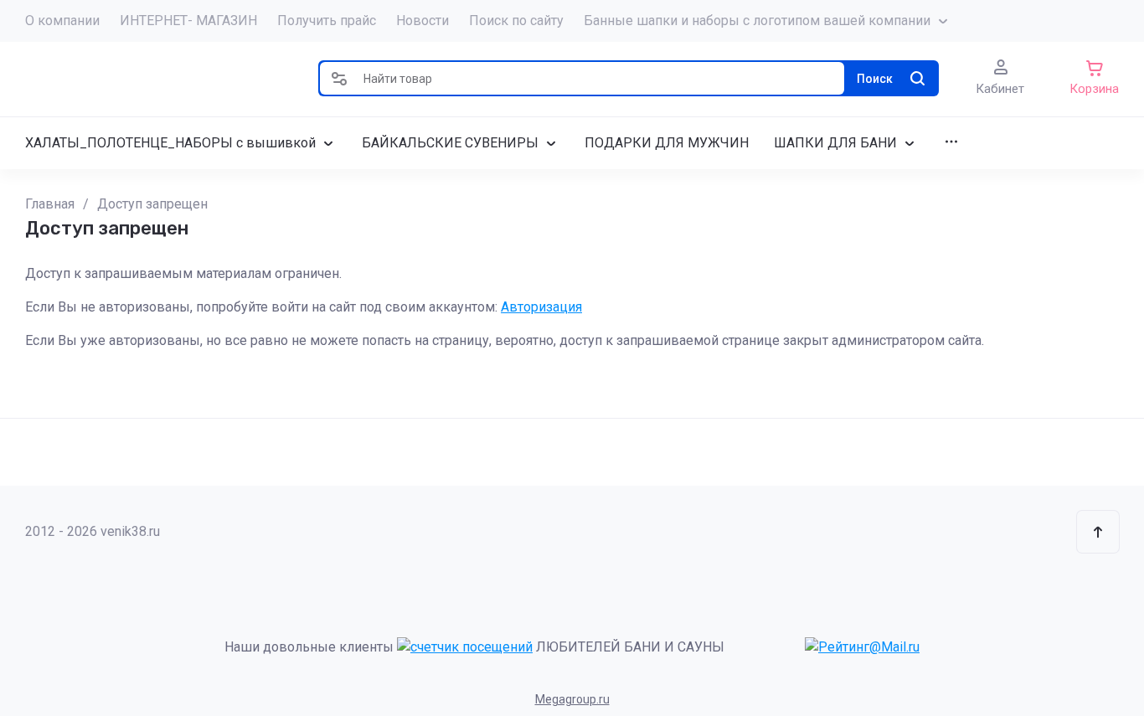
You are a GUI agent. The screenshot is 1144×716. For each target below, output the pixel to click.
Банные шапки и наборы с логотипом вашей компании (757, 20)
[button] (339, 78)
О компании (62, 20)
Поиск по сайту (516, 20)
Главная (50, 204)
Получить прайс (326, 20)
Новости (422, 20)
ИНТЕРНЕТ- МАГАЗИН (188, 20)
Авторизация (541, 307)
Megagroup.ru (572, 699)
